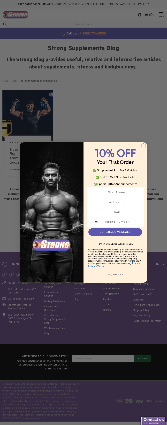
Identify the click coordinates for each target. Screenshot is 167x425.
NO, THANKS (115, 274)
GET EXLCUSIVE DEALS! (115, 232)
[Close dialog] (143, 146)
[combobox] (98, 222)
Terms (100, 266)
